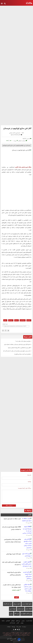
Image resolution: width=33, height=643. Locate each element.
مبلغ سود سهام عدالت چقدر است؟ (22, 341)
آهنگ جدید (29, 609)
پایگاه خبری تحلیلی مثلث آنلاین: (23, 167)
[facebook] (3, 330)
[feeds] (13, 630)
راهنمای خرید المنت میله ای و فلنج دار (22, 354)
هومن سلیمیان (16, 590)
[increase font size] (11, 140)
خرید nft (17, 614)
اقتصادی (8, 621)
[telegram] (8, 330)
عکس (17, 623)
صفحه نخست (29, 621)
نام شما (29, 475)
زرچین (11, 614)
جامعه (3, 621)
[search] (5, 4)
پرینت (15, 141)
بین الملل (18, 621)
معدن (5, 320)
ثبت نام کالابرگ (8, 604)
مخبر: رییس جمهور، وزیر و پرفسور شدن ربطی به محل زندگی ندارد (16, 351)
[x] (5, 330)
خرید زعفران (21, 609)
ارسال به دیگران (22, 141)
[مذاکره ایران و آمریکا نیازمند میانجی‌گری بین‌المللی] (26, 575)
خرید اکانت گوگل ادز (26, 614)
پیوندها (13, 627)
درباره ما (24, 627)
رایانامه (29, 482)
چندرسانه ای (12, 623)
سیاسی (23, 621)
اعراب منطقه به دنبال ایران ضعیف (12, 519)
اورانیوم (28, 320)
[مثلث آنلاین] (29, 3)
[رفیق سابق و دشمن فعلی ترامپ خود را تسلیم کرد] (26, 564)
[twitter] (15, 630)
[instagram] (19, 630)
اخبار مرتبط (28, 337)
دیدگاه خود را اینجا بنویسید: (24, 488)
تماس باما (18, 627)
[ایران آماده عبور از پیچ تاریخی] (26, 555)
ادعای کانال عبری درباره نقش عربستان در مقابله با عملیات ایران (17, 344)
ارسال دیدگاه (9, 505)
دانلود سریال (17, 604)
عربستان (10, 320)
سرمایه (16, 320)
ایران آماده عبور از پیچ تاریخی (13, 554)
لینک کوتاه (5, 324)
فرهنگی (13, 621)
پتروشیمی (22, 320)
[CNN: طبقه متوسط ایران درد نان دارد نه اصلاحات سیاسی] (26, 530)
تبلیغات (8, 627)
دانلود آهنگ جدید (27, 604)
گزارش (29, 515)
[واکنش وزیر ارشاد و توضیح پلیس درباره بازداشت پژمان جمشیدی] (26, 543)
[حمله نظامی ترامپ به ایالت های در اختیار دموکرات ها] (26, 588)
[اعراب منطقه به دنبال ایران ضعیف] (26, 520)
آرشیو (16, 597)
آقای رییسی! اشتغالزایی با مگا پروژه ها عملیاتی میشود (19, 348)
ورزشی (22, 623)
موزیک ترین (13, 609)
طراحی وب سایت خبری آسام (11, 639)
